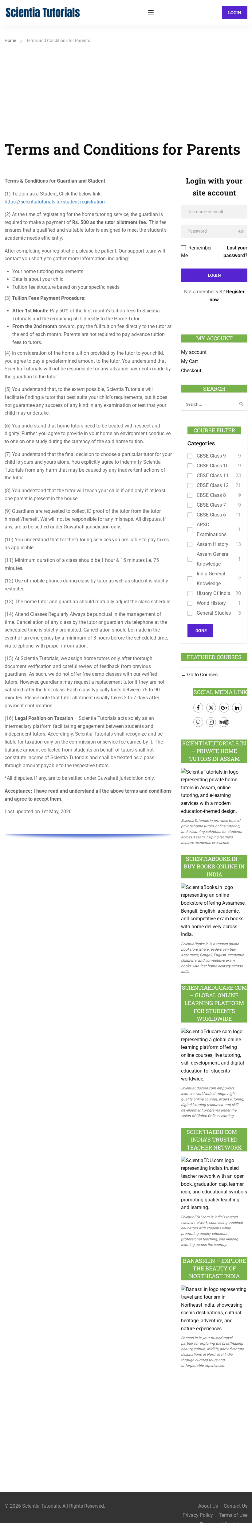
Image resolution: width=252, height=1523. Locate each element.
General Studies (214, 613)
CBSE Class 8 (211, 495)
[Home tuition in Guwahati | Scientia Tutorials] (43, 12)
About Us (208, 1506)
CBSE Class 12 (213, 485)
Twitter (211, 708)
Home (10, 40)
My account (194, 352)
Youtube (224, 722)
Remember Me (196, 251)
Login (234, 12)
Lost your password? (235, 251)
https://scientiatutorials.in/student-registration (55, 202)
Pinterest (198, 722)
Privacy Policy (198, 1515)
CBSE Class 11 (213, 475)
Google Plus (224, 708)
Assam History (212, 544)
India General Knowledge (211, 578)
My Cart (189, 361)
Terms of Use (233, 1515)
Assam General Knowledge (213, 559)
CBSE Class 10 (213, 466)
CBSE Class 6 (211, 515)
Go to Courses (202, 675)
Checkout (191, 370)
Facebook (198, 708)
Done (201, 630)
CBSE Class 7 (211, 505)
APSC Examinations (211, 529)
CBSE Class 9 (211, 456)
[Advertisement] (126, 91)
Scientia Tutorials (41, 1506)
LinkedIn (237, 708)
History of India (213, 593)
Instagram (211, 722)
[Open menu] (151, 12)
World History (211, 603)
